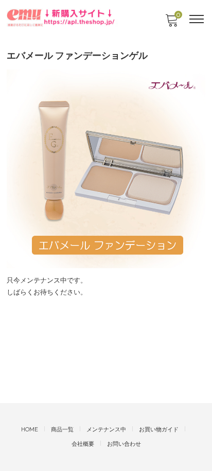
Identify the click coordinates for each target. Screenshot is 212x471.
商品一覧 (62, 429)
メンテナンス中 (106, 429)
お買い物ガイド (159, 429)
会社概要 (83, 444)
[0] (171, 23)
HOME (29, 429)
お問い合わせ (124, 444)
